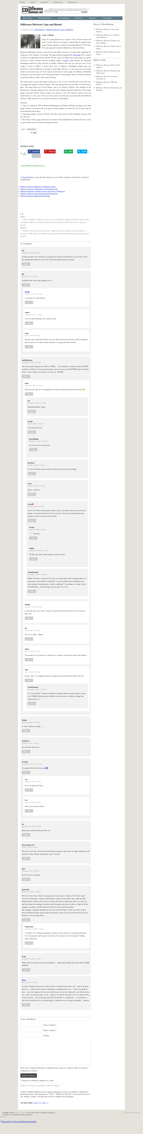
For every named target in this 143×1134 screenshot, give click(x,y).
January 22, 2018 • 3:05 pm (36, 486)
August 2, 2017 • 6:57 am (33, 781)
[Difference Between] (32, 13)
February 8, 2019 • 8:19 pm (30, 871)
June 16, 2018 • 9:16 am (32, 335)
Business (27, 18)
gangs (36, 1103)
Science (79, 18)
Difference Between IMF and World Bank (35, 196)
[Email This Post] (21, 177)
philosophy (77, 55)
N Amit (34, 132)
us (48, 1103)
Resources (72, 2)
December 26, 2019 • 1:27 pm (38, 550)
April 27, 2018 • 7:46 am (30, 847)
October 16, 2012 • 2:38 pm (33, 385)
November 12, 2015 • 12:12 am (31, 764)
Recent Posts (31, 129)
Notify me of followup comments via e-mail (37, 1080)
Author (23, 129)
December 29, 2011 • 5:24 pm (31, 362)
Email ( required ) (49, 1030)
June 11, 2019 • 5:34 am (32, 672)
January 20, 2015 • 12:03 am (31, 722)
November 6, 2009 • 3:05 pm (31, 253)
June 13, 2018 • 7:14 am (32, 651)
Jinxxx (24, 980)
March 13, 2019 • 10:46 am (37, 530)
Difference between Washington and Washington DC (39, 189)
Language (107, 18)
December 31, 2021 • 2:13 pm (31, 959)
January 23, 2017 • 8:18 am (33, 607)
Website (46, 1035)
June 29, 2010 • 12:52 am (30, 276)
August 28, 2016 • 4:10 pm (33, 315)
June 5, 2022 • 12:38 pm (29, 982)
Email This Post (28, 177)
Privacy (4, 1117)
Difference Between (20, 1112)
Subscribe (130, 1112)
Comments (137, 1112)
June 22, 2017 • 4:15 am (32, 630)
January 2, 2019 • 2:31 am (36, 506)
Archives (44, 2)
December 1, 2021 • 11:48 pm (37, 574)
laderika (27, 292)
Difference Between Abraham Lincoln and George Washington (42, 191)
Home (22, 2)
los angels (42, 1103)
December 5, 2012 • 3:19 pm (37, 403)
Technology (63, 18)
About (32, 2)
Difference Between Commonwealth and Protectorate (39, 193)
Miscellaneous (45, 18)
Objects (92, 18)
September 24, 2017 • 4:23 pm (31, 826)
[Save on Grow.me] (62, 151)
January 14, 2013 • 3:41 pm (33, 294)
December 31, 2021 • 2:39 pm (34, 929)
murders (66, 60)
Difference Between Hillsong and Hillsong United (38, 186)
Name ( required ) (49, 1025)
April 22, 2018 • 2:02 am (33, 802)
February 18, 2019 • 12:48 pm (31, 892)
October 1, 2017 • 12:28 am (36, 465)
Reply (26, 264)
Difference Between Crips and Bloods (59, 29)
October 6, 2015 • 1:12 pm (30, 743)
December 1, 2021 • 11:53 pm (37, 689)
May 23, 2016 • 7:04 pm (35, 424)
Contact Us (58, 2)
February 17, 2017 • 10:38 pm (38, 441)
